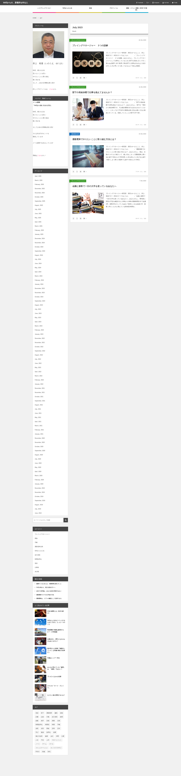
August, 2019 (39, 504)
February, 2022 (39, 380)
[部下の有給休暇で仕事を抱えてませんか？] (88, 109)
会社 (52, 736)
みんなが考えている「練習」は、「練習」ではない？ (56, 668)
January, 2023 (39, 334)
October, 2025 (39, 197)
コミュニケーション (42, 748)
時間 (53, 724)
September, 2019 (40, 500)
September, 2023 (40, 301)
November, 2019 (40, 492)
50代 (49, 751)
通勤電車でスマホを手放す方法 (45, 595)
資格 (61, 713)
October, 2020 (39, 446)
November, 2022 (40, 342)
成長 (37, 728)
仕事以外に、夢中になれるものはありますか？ (56, 640)
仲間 (57, 736)
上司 (48, 740)
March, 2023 (38, 326)
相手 (42, 720)
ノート (38, 744)
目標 (48, 720)
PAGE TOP (174, 750)
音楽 (36, 563)
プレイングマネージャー (78, 40)
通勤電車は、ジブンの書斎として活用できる (48, 598)
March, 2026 (38, 180)
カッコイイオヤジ (56, 748)
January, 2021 (39, 434)
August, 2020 (39, 455)
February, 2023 (39, 330)
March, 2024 (38, 276)
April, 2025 (38, 222)
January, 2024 (39, 284)
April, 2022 (38, 371)
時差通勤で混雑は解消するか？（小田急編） (55, 630)
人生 (37, 740)
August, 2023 (39, 305)
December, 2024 (40, 238)
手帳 (36, 542)
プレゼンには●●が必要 (54, 676)
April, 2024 (38, 272)
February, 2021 (39, 430)
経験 (37, 720)
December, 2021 (40, 388)
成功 (42, 728)
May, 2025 (38, 217)
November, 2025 (40, 193)
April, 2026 (38, 176)
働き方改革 (39, 736)
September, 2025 (40, 201)
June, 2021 (38, 413)
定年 (58, 728)
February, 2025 (39, 230)
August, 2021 (39, 405)
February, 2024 (39, 280)
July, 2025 (38, 209)
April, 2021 (38, 421)
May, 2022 (38, 367)
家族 (36, 538)
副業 (54, 732)
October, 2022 (39, 346)
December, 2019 (40, 488)
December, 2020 (40, 438)
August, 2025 (39, 205)
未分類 (37, 571)
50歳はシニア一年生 (53, 658)
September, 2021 (40, 401)
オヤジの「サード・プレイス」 (55, 686)
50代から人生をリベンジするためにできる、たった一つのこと (56, 622)
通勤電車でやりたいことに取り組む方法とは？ (94, 139)
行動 (48, 717)
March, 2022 (38, 376)
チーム (44, 744)
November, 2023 (40, 292)
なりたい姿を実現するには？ (56, 695)
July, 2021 (38, 409)
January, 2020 (39, 484)
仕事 (62, 736)
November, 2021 (40, 392)
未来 (58, 720)
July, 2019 (38, 509)
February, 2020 (39, 480)
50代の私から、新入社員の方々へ (45, 587)
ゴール (51, 744)
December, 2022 (40, 338)
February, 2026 (39, 184)
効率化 (49, 732)
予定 (42, 740)
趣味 (56, 713)
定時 (53, 728)
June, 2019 (38, 513)
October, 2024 (39, 247)
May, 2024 (38, 267)
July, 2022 (38, 359)
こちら (51, 89)
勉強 (42, 732)
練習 (61, 717)
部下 (42, 713)
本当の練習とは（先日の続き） (55, 612)
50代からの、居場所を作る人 (15, 3)
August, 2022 (39, 355)
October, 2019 (39, 496)
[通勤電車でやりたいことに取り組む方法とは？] (88, 156)
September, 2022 (40, 351)
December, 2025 (40, 188)
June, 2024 (38, 263)
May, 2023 (38, 317)
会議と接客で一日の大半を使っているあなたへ (94, 186)
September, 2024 (40, 251)
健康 (46, 736)
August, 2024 (39, 255)
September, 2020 (40, 450)
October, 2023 (39, 297)
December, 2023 (40, 288)
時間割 (47, 724)
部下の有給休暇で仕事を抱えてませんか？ (92, 92)
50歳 (43, 751)
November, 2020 (40, 442)
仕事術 (37, 567)
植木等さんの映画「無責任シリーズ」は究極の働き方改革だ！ (56, 650)
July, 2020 (38, 459)
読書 (37, 717)
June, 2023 (38, 313)
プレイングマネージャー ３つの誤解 (90, 45)
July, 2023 (38, 309)
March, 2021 (38, 425)
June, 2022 (38, 363)
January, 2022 (39, 384)
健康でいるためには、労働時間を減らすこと (48, 583)
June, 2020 (38, 463)
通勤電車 (49, 713)
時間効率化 (38, 559)
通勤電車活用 (75, 134)
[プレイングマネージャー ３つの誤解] (88, 62)
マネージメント (56, 740)
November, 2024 (40, 242)
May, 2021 (38, 417)
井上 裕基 (143, 77)
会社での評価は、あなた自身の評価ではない (48, 591)
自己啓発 (37, 555)
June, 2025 (38, 213)
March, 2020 (38, 475)
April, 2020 (38, 471)
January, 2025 (39, 234)
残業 (53, 720)
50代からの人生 (39, 551)
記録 (42, 717)
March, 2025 (38, 226)
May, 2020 (38, 467)
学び (37, 732)
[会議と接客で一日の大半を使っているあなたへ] (88, 203)
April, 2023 (38, 322)
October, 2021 (39, 396)
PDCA (37, 751)
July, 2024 (38, 259)
